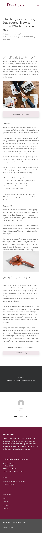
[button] (38, 5)
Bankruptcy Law (16, 36)
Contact (5, 509)
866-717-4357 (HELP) (16, 471)
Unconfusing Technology (8, 527)
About (5, 498)
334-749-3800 (12, 469)
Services (5, 502)
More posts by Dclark (21, 416)
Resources (6, 505)
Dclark (7, 34)
